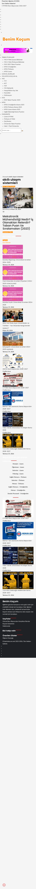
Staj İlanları (7, 121)
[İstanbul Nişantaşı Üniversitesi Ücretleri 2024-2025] (13, 251)
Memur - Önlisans (18, 483)
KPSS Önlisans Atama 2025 (13, 107)
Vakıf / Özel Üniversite (11, 126)
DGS (3, 97)
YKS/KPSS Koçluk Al (9, 76)
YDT (5, 86)
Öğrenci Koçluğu (8, 638)
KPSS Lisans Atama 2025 (12, 109)
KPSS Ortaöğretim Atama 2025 (14, 104)
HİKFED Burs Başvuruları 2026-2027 (15, 369)
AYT (5, 83)
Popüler (5, 240)
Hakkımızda (6, 626)
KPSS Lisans (8, 71)
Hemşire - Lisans (18, 464)
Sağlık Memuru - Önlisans (18, 477)
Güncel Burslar (8, 74)
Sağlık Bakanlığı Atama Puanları (14, 112)
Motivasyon (8, 95)
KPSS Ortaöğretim (10, 67)
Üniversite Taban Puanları (12, 123)
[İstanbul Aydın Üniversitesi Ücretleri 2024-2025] (13, 294)
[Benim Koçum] (16, 39)
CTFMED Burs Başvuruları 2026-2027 (14, 6)
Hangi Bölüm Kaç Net (11, 90)
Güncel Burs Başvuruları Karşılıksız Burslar (16, 621)
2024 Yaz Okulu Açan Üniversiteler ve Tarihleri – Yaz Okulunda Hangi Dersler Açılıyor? (16, 325)
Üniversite (6, 114)
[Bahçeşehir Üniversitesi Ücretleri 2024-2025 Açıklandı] (13, 338)
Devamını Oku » (8, 232)
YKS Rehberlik (8, 88)
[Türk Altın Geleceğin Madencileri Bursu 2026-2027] (13, 440)
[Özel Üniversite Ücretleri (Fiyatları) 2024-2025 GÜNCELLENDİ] (13, 273)
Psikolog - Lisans (18, 474)
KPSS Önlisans (9, 69)
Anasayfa (6, 176)
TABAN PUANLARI (8, 57)
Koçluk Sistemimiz (8, 623)
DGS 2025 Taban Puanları (12, 64)
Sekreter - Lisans (18, 470)
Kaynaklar (7, 93)
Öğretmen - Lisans (18, 467)
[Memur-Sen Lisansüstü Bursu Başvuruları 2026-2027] (13, 398)
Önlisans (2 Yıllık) (9, 119)
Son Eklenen (7, 242)
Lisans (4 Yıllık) (8, 116)
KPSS (3, 102)
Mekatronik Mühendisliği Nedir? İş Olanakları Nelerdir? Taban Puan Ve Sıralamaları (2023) (18, 222)
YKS (3, 78)
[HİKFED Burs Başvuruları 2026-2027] (13, 361)
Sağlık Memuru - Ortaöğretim (18, 487)
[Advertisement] (18, 157)
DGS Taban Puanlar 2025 (12, 100)
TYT (5, 81)
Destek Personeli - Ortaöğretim (18, 493)
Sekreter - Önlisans (18, 480)
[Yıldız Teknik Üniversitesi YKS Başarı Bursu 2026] (13, 419)
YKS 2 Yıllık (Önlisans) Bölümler (14, 62)
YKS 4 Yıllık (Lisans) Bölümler (13, 59)
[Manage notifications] (4, 884)
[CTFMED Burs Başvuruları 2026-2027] (13, 379)
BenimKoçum (7, 209)
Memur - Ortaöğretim (18, 490)
